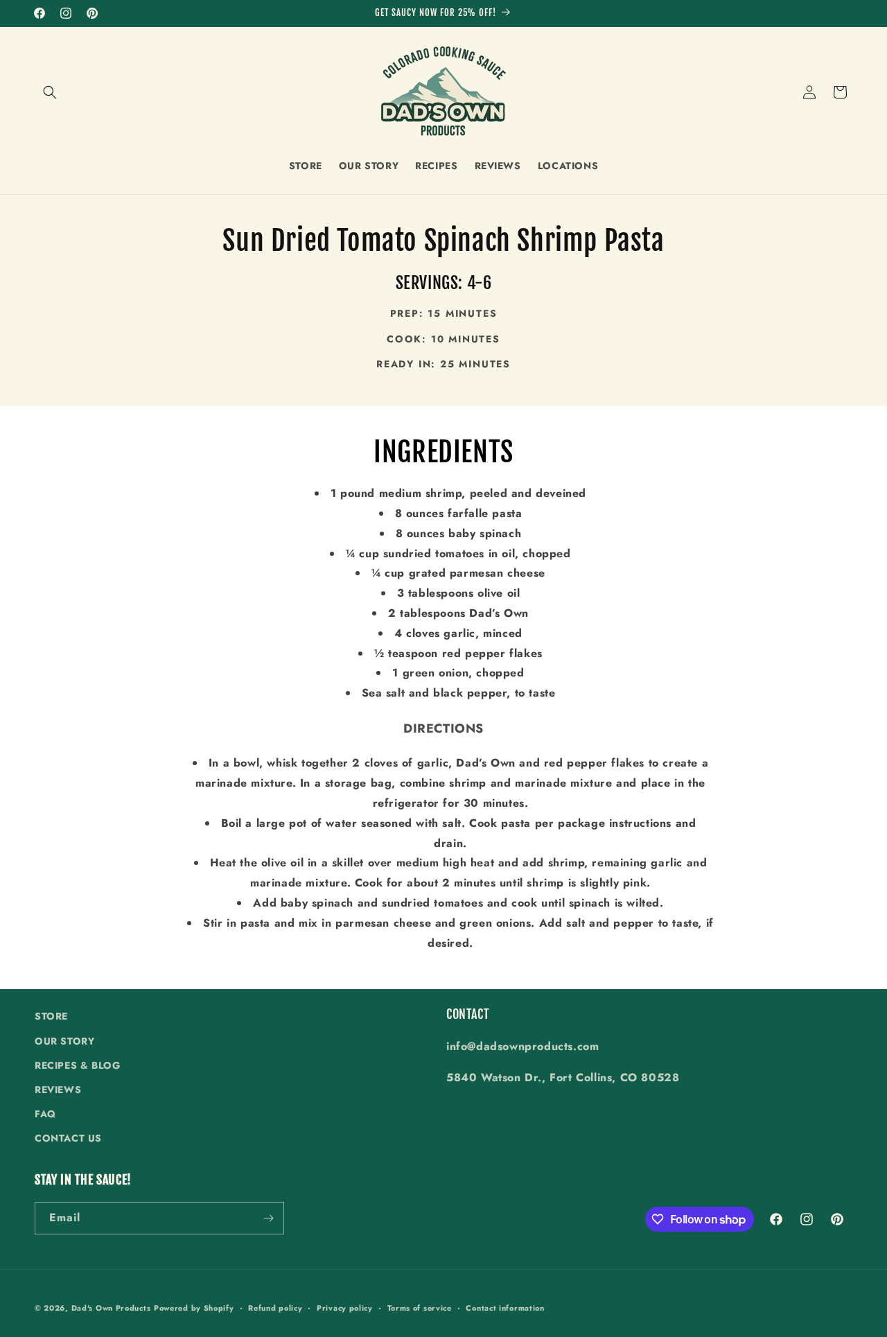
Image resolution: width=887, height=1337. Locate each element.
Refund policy (275, 1307)
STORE (51, 1016)
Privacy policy (345, 1307)
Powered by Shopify (194, 1307)
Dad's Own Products (111, 1307)
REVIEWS (58, 1089)
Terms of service (419, 1307)
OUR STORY (64, 1041)
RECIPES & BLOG (77, 1065)
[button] (50, 92)
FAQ (45, 1114)
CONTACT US (68, 1138)
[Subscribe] (268, 1218)
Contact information (505, 1307)
